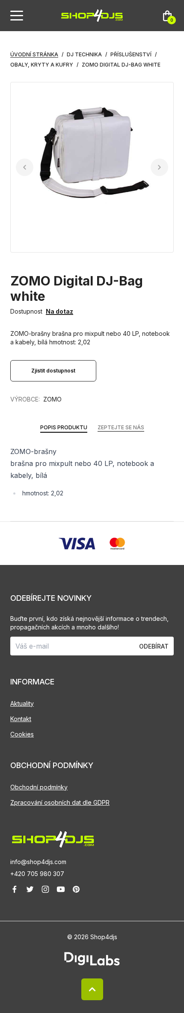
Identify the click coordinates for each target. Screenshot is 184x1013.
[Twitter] (30, 889)
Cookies (22, 734)
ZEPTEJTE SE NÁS (121, 427)
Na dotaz (59, 311)
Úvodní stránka (34, 54)
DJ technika (84, 54)
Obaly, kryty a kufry (41, 64)
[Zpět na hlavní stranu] (92, 839)
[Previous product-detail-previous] (24, 167)
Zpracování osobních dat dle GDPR (60, 802)
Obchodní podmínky (39, 787)
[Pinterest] (76, 889)
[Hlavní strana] (92, 15)
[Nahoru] (92, 989)
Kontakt (20, 718)
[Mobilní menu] (16, 16)
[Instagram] (45, 889)
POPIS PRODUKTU (63, 427)
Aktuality (22, 703)
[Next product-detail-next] (159, 167)
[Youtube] (60, 889)
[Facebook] (14, 889)
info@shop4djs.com (38, 861)
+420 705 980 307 (37, 873)
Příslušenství (130, 54)
